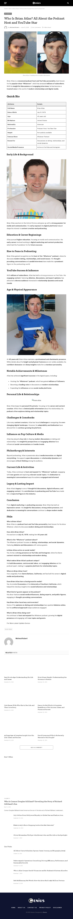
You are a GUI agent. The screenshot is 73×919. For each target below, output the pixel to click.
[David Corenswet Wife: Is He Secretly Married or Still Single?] (53, 724)
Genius (27, 623)
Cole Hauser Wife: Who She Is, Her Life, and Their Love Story (19, 706)
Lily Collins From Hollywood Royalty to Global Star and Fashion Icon (38, 815)
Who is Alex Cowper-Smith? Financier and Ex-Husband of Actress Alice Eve (40, 870)
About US (21, 907)
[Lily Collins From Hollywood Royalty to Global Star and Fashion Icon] (8, 818)
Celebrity (8, 13)
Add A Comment (36, 747)
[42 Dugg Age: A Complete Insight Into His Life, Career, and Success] (19, 724)
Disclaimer (57, 907)
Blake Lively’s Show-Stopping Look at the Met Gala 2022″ (33, 825)
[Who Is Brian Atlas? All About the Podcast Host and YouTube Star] (36, 52)
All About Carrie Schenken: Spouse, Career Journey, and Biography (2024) (39, 851)
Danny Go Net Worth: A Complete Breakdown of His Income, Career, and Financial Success (51, 707)
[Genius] (36, 3)
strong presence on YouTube (52, 275)
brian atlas (8, 629)
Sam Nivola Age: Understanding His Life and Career (18, 678)
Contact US (32, 907)
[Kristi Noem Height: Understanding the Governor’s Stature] (53, 666)
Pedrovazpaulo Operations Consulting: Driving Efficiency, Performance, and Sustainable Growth (40, 862)
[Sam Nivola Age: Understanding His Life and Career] (19, 666)
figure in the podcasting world (18, 264)
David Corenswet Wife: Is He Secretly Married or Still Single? (51, 736)
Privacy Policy (45, 907)
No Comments (36, 27)
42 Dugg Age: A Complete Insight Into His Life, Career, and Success (19, 736)
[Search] (68, 3)
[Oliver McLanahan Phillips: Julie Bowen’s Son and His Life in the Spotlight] (8, 837)
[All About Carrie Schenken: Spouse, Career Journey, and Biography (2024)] (8, 853)
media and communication (50, 240)
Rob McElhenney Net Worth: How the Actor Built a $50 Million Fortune (38, 880)
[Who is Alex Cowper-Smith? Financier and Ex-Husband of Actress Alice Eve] (8, 873)
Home (6, 8)
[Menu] (5, 3)
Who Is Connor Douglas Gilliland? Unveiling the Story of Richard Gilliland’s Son (33, 802)
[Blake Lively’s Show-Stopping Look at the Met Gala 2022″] (8, 828)
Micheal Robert (14, 27)
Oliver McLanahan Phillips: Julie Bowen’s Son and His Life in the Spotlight (40, 835)
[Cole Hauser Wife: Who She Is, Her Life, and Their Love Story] (19, 694)
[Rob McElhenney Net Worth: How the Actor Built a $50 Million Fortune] (8, 883)
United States (31, 223)
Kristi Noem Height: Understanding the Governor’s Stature (52, 678)
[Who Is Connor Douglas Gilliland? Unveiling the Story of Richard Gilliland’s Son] (36, 778)
